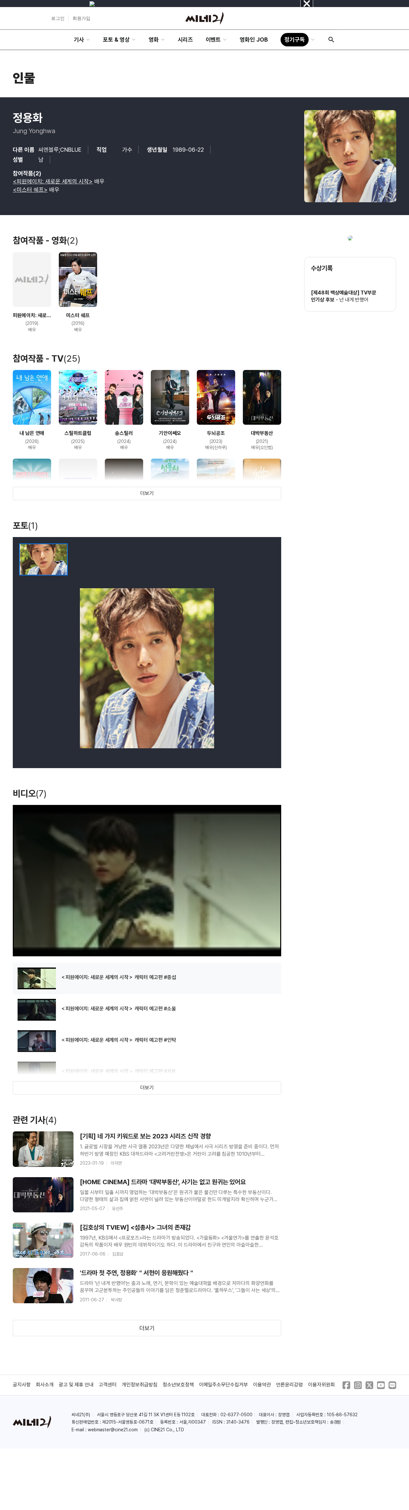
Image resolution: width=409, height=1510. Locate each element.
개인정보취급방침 (140, 1385)
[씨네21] (204, 18)
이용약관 (262, 1385)
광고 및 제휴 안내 (76, 1385)
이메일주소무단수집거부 (223, 1385)
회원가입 (81, 18)
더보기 (147, 493)
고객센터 (108, 1385)
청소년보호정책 (178, 1385)
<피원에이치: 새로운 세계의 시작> (53, 181)
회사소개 (45, 1385)
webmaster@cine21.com (113, 1429)
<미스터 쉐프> (30, 189)
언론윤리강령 (289, 1385)
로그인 (58, 18)
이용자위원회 (321, 1385)
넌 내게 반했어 (354, 300)
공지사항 (22, 1385)
